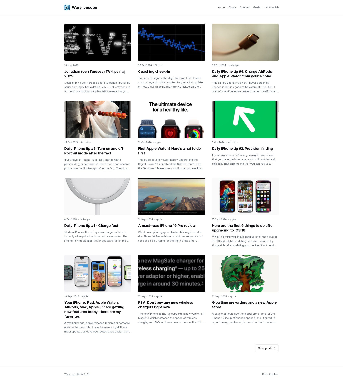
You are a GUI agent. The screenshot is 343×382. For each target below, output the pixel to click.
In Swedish (272, 7)
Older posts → (267, 348)
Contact (245, 7)
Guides (257, 7)
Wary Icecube (84, 7)
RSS (264, 374)
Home (221, 7)
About (232, 7)
